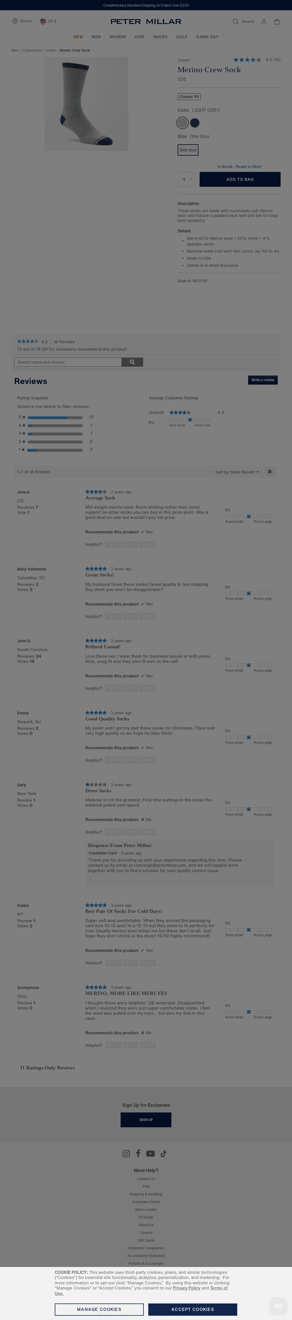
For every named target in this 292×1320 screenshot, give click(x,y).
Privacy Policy (186, 1288)
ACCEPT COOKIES (192, 1309)
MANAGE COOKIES (99, 1309)
